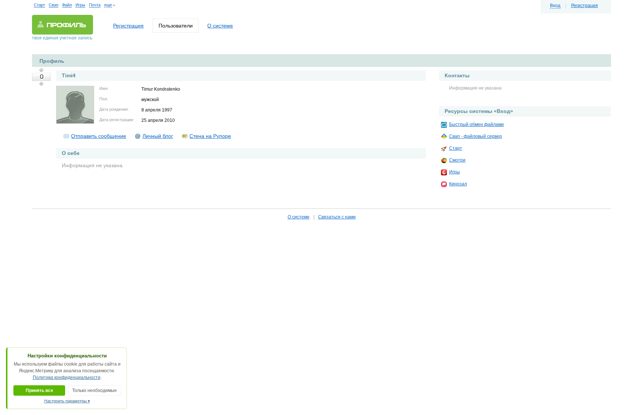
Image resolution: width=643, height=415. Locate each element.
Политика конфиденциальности (66, 377)
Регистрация (584, 5)
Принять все (39, 390)
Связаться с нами (337, 217)
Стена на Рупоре (210, 136)
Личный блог (158, 136)
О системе (220, 26)
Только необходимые (94, 390)
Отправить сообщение (98, 136)
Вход (555, 5)
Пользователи (176, 26)
